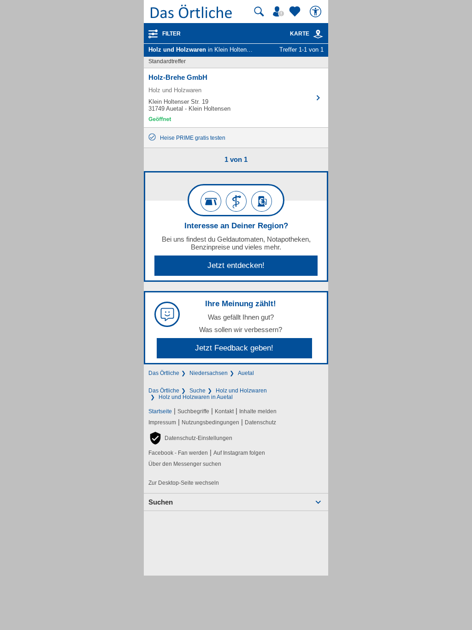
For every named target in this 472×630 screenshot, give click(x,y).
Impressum (162, 422)
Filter (171, 33)
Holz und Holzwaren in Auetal (196, 397)
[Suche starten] (259, 11)
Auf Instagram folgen (239, 453)
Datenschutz (260, 422)
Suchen (160, 502)
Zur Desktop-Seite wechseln (183, 483)
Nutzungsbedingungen (210, 422)
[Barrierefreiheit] (317, 11)
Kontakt (224, 411)
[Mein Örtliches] (280, 11)
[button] (190, 438)
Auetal (246, 373)
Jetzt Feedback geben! (234, 348)
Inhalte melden (258, 411)
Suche (197, 390)
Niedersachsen (208, 373)
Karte (299, 33)
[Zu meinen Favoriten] (296, 11)
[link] (318, 34)
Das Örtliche (163, 373)
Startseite (160, 411)
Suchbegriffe (193, 411)
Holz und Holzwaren (241, 390)
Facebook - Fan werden (178, 453)
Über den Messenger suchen (184, 464)
